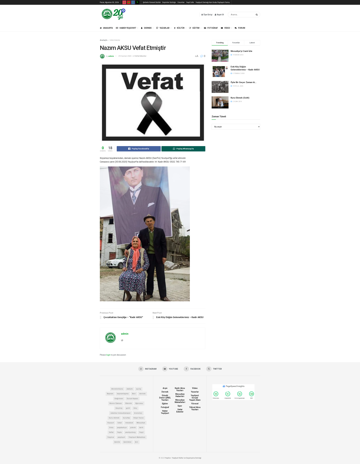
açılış (138, 389)
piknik (133, 427)
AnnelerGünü (117, 389)
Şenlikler (127, 442)
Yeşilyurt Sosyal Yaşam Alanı (195, 397)
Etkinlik (128, 403)
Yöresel (194, 403)
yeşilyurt (121, 437)
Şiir (136, 442)
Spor (180, 406)
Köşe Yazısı (139, 418)
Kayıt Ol (220, 14)
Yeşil (141, 432)
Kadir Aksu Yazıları (180, 389)
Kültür (180, 28)
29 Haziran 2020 (124, 56)
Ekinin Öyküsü (116, 403)
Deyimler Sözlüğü (169, 2)
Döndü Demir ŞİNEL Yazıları (165, 397)
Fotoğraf (212, 28)
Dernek (148, 28)
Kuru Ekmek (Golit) (240, 98)
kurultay (126, 418)
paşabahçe (122, 427)
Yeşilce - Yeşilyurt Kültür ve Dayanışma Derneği (183, 458)
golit (128, 408)
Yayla (119, 432)
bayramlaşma (123, 394)
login (108, 355)
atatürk (130, 389)
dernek (142, 394)
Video (227, 28)
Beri (134, 394)
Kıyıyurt (111, 423)
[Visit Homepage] (113, 14)
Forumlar (181, 2)
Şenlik (117, 442)
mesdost (129, 423)
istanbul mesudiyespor (121, 413)
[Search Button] (257, 14)
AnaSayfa (108, 28)
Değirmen (119, 399)
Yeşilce (110, 437)
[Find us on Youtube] (128, 2)
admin (111, 56)
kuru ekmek (114, 418)
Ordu (111, 427)
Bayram (110, 394)
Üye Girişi (207, 14)
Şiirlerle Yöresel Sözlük (152, 2)
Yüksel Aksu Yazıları (195, 408)
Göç (135, 408)
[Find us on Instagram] (124, 2)
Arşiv (165, 388)
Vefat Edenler (115, 40)
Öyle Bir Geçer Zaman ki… (243, 82)
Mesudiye (141, 423)
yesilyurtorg (130, 432)
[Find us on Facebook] (133, 2)
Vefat (111, 432)
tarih (141, 427)
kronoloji (138, 413)
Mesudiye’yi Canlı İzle (241, 51)
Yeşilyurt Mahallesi (137, 437)
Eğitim (196, 28)
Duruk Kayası (132, 399)
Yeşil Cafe (190, 2)
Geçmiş (119, 408)
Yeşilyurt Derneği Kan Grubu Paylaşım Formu (213, 2)
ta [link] (171, 158)
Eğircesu (139, 403)
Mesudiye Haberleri (179, 395)
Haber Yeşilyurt (128, 28)
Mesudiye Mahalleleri (180, 401)
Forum (241, 28)
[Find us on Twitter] (137, 2)
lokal (120, 423)
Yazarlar (164, 28)
